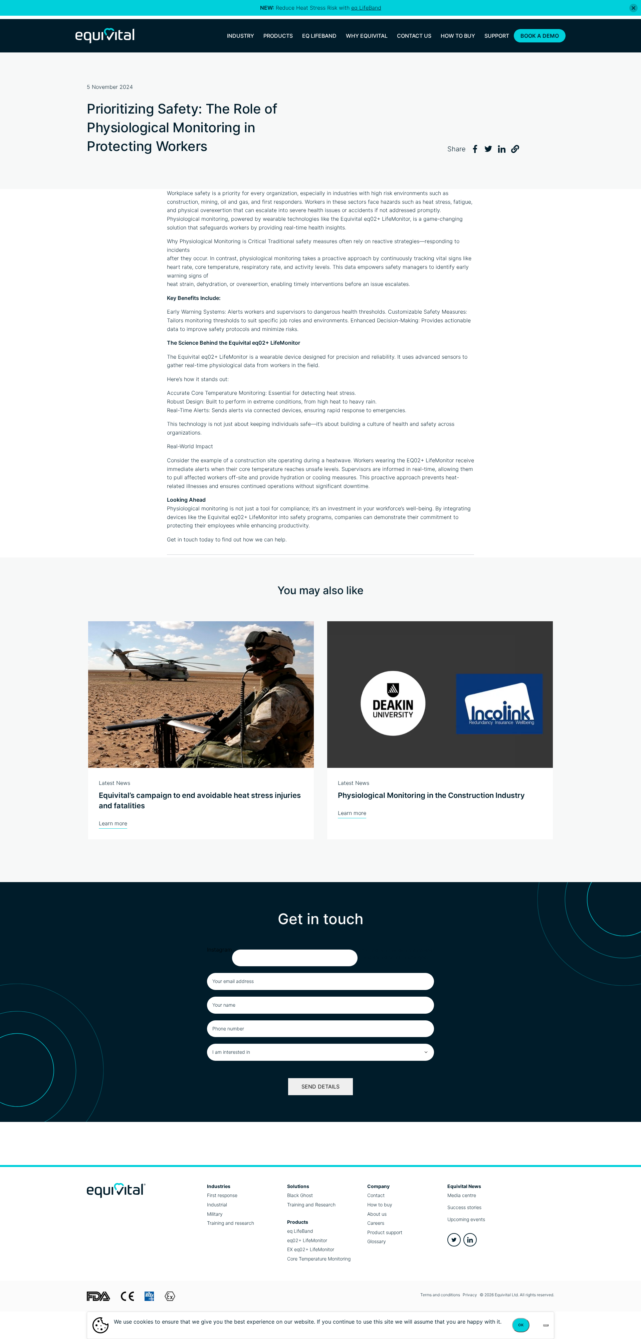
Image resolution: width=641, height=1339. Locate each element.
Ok (520, 1325)
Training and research (230, 1223)
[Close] (633, 8)
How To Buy (458, 35)
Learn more (113, 823)
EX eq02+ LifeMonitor (310, 1249)
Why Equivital (367, 35)
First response (222, 1195)
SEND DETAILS (320, 1086)
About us (377, 1214)
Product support (384, 1232)
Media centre (461, 1195)
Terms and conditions (440, 1294)
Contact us (414, 35)
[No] (546, 1325)
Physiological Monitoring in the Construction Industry (431, 795)
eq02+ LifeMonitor (387, 218)
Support (496, 35)
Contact (376, 1195)
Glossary (376, 1241)
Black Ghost (300, 1195)
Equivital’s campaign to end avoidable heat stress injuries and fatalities (200, 800)
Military (215, 1214)
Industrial (217, 1204)
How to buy (379, 1204)
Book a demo (539, 35)
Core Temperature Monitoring (319, 1259)
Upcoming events (466, 1219)
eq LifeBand (300, 1231)
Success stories (464, 1207)
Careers (375, 1223)
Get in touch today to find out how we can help (226, 539)
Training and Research (311, 1204)
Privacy (470, 1294)
